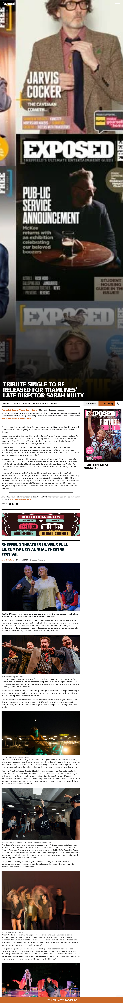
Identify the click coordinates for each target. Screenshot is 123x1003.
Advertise (91, 403)
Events (26, 403)
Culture (16, 403)
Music (54, 403)
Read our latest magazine (61, 1000)
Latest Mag (107, 403)
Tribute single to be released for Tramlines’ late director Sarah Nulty (43, 390)
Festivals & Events (10, 410)
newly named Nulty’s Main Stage (16, 418)
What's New (24, 410)
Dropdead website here (20, 499)
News (6, 403)
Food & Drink (40, 403)
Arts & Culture (8, 560)
